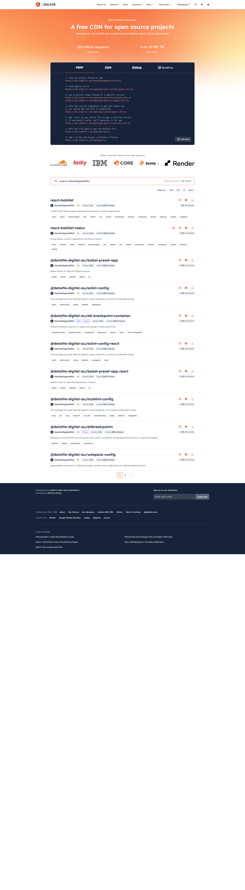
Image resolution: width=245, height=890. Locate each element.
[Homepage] (173, 227)
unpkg (87, 518)
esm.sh (107, 518)
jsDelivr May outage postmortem (49, 547)
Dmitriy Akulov (55, 493)
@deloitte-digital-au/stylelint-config (81, 399)
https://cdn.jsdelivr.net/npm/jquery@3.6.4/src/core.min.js (97, 123)
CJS (178, 190)
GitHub (52, 518)
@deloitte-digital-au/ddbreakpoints (81, 427)
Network (114, 4)
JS (184, 190)
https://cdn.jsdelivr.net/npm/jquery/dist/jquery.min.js (95, 111)
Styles (190, 190)
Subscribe (202, 497)
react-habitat (62, 200)
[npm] (186, 200)
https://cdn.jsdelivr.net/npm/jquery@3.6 (87, 131)
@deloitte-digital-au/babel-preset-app (84, 260)
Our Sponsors (88, 512)
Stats (125, 4)
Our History (73, 512)
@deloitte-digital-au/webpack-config (83, 454)
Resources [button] (164, 4)
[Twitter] (202, 4)
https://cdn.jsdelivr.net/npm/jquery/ (85, 140)
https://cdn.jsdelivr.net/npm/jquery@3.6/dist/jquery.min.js (98, 97)
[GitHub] (195, 4)
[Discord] (208, 4)
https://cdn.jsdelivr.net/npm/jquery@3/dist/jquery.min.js (97, 100)
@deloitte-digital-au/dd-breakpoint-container (90, 316)
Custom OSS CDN (105, 512)
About (62, 512)
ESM (171, 190)
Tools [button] (148, 4)
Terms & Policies (133, 512)
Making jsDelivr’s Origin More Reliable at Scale (55, 537)
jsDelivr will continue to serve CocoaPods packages (57, 542)
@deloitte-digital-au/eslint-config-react (84, 343)
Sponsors (136, 4)
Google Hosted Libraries (70, 518)
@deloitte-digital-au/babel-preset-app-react (89, 371)
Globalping (182, 4)
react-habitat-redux (67, 228)
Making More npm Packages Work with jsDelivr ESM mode (148, 537)
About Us (101, 4)
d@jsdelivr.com (150, 512)
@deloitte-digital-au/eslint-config (79, 288)
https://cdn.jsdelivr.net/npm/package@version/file (93, 80)
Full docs (185, 139)
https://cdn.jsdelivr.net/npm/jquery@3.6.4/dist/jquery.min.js (99, 89)
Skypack (97, 518)
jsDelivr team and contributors (64, 490)
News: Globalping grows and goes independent (144, 542)
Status (119, 512)
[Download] (192, 200)
